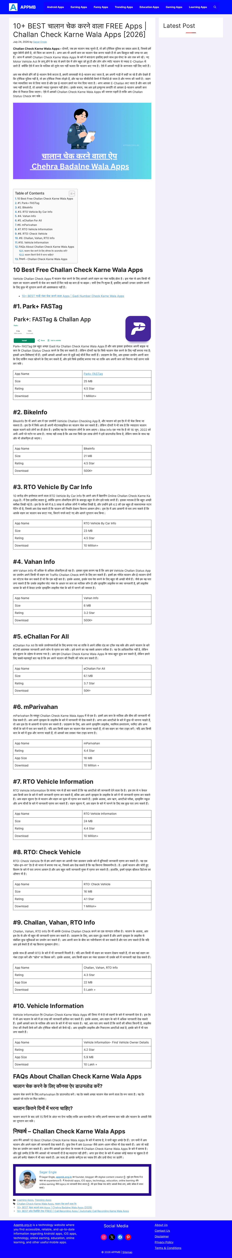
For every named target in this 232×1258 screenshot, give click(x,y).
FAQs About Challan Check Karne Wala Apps (46, 246)
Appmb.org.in (23, 1225)
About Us (161, 1225)
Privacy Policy (164, 1242)
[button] (215, 7)
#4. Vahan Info (27, 216)
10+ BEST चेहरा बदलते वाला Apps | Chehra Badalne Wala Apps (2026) (54, 1207)
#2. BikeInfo (25, 207)
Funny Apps (101, 7)
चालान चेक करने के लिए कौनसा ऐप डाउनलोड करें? (45, 251)
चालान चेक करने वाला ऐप (65, 1203)
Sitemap (127, 1252)
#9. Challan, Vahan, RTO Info (37, 238)
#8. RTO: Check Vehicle (32, 233)
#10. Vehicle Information (33, 242)
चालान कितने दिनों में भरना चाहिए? (39, 254)
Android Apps (55, 7)
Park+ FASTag (93, 373)
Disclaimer (162, 1236)
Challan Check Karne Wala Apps (35, 1203)
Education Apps (149, 7)
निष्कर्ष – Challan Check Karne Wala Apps (43, 259)
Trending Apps (124, 7)
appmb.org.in (64, 1176)
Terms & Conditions (168, 1248)
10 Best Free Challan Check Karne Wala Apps (45, 198)
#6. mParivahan (27, 224)
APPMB (28, 7)
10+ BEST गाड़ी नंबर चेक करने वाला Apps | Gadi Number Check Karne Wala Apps (73, 296)
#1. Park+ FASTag (28, 203)
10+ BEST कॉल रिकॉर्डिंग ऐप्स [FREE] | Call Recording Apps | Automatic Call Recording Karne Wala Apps (73, 1211)
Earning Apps (79, 7)
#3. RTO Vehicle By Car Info (35, 211)
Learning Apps (198, 7)
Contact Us (162, 1230)
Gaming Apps (174, 7)
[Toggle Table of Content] (70, 193)
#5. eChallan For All (30, 220)
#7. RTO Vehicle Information (35, 229)
